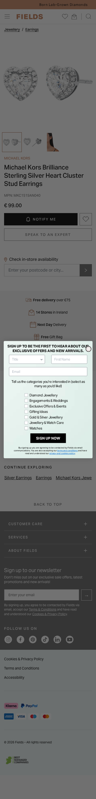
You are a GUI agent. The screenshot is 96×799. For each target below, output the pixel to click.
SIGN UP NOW (48, 438)
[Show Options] (41, 359)
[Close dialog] (88, 349)
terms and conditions (67, 450)
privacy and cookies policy (62, 453)
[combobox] (26, 359)
